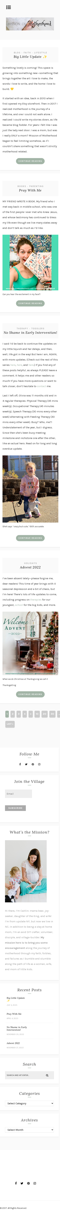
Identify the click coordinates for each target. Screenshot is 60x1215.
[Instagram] (39, 764)
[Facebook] (20, 764)
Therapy (22, 328)
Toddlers (37, 328)
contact (41, 386)
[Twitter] (26, 764)
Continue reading (30, 161)
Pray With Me (30, 190)
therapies (36, 599)
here (13, 364)
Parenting (36, 186)
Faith (27, 52)
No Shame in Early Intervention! (30, 332)
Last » (10, 724)
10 (37, 713)
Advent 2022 (30, 567)
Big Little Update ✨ (30, 57)
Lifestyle (40, 52)
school (19, 605)
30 (52, 713)
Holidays (30, 563)
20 (44, 713)
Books (22, 186)
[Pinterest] (33, 764)
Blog (17, 52)
